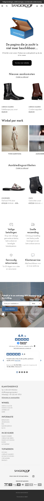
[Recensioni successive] (40, 360)
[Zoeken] (7, 6)
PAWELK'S (4, 460)
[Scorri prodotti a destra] (40, 97)
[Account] (37, 6)
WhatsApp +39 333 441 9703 (11, 394)
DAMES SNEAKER (7, 436)
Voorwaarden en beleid (22, 497)
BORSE (4, 442)
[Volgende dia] (40, 140)
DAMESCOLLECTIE (7, 408)
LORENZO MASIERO (8, 454)
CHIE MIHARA (6, 458)
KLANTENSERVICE (7, 426)
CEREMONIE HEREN (8, 438)
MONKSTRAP (5, 444)
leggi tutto (17, 360)
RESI (3, 424)
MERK (3, 412)
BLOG (3, 428)
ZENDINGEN (6, 422)
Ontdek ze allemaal (22, 77)
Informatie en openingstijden (11, 397)
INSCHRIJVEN (10, 309)
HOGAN (4, 452)
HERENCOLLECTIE (7, 406)
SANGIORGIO (24, 492)
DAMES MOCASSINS (8, 440)
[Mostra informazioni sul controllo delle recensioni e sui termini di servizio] (34, 346)
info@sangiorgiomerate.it (9, 392)
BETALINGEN (5, 420)
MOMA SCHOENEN (8, 456)
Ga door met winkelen (22, 63)
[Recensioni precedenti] (3, 360)
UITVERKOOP (5, 410)
